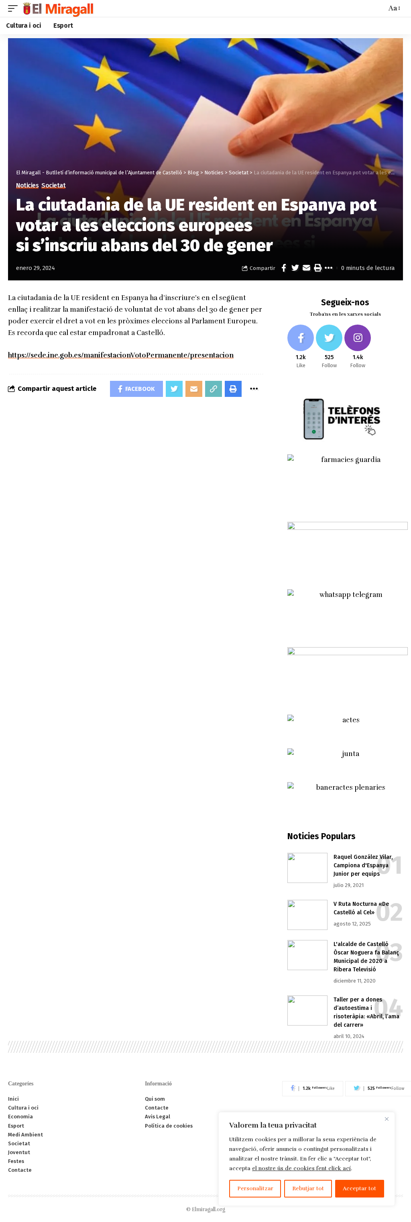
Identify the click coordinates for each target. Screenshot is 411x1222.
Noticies (27, 185)
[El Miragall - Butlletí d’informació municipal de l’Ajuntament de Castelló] (58, 8)
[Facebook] (300, 347)
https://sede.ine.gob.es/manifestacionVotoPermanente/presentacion (121, 355)
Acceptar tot (359, 1188)
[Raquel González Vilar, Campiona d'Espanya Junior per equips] (307, 868)
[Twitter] (329, 347)
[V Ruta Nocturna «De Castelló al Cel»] (307, 915)
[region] (306, 1159)
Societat (53, 185)
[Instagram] (357, 347)
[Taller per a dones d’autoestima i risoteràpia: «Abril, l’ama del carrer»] (307, 1010)
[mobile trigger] (15, 8)
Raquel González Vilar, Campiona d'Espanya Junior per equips (363, 865)
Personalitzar (255, 1188)
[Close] (386, 1119)
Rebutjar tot (308, 1188)
